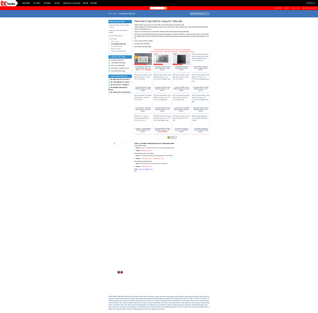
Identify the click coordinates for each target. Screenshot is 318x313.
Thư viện (93, 3)
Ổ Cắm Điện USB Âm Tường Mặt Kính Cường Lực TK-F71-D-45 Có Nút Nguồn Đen (162, 110)
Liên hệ (85, 3)
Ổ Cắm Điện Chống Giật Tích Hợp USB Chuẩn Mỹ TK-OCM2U (201, 130)
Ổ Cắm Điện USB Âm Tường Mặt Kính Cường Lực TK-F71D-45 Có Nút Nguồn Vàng (162, 90)
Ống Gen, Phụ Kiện (116, 48)
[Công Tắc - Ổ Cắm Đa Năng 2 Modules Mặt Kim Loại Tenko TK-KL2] (143, 121)
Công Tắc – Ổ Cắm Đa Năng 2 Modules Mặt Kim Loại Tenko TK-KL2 (143, 130)
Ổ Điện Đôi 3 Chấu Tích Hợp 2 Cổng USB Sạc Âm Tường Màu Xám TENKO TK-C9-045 (162, 69)
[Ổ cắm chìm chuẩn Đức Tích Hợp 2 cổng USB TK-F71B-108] (181, 121)
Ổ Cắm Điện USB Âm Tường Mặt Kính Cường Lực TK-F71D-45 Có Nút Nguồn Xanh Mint (200, 110)
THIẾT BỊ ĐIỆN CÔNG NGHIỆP (118, 51)
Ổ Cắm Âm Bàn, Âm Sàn (116, 36)
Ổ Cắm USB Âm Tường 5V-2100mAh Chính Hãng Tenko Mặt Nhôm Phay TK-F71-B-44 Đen (181, 69)
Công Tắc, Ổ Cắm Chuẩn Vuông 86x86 (118, 31)
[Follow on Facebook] (118, 272)
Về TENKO (47, 3)
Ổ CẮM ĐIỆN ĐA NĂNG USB (118, 44)
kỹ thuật (36, 3)
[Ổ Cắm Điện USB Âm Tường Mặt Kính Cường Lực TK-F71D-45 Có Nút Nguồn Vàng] (162, 79)
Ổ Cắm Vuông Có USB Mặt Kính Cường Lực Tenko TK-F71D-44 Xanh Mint (181, 109)
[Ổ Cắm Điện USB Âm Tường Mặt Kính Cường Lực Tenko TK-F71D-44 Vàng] (143, 79)
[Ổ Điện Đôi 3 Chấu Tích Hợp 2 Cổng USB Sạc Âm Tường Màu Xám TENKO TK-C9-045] (162, 59)
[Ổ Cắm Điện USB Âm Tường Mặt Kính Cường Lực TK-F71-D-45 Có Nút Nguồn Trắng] (162, 121)
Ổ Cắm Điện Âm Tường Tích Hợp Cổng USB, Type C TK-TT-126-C (143, 68)
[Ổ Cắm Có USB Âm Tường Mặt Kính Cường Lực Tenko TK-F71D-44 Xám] (181, 79)
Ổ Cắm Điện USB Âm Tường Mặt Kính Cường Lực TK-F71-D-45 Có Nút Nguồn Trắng (162, 131)
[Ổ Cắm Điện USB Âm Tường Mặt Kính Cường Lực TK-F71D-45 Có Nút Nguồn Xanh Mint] (200, 100)
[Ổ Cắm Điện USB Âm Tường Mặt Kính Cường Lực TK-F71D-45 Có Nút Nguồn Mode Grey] (200, 79)
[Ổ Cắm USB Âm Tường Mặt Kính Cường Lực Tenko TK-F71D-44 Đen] (143, 100)
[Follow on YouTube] (121, 272)
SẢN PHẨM (26, 3)
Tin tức (57, 3)
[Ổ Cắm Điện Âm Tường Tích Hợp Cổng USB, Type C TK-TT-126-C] (143, 59)
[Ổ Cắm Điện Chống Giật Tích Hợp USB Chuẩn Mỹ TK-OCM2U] (200, 121)
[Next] (175, 137)
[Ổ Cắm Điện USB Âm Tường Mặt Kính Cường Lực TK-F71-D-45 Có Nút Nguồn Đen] (162, 100)
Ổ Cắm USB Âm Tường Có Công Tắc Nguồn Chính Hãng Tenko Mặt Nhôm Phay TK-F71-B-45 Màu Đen (201, 69)
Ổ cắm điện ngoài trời (117, 46)
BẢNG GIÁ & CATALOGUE (71, 3)
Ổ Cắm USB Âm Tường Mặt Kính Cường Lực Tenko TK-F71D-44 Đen (143, 109)
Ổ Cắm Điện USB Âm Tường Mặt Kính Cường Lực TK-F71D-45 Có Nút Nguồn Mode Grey (200, 90)
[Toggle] (130, 26)
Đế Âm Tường (115, 41)
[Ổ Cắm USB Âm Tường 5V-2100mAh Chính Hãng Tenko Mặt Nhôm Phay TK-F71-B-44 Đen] (181, 59)
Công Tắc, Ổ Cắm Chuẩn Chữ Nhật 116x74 (119, 26)
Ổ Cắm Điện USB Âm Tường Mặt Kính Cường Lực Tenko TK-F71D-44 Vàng (143, 89)
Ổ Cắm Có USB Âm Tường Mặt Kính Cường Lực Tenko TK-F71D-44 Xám (181, 89)
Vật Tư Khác (112, 13)
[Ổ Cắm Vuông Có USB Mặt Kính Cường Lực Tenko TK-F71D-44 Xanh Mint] (181, 100)
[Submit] (165, 8)
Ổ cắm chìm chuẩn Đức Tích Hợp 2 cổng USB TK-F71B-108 (181, 130)
